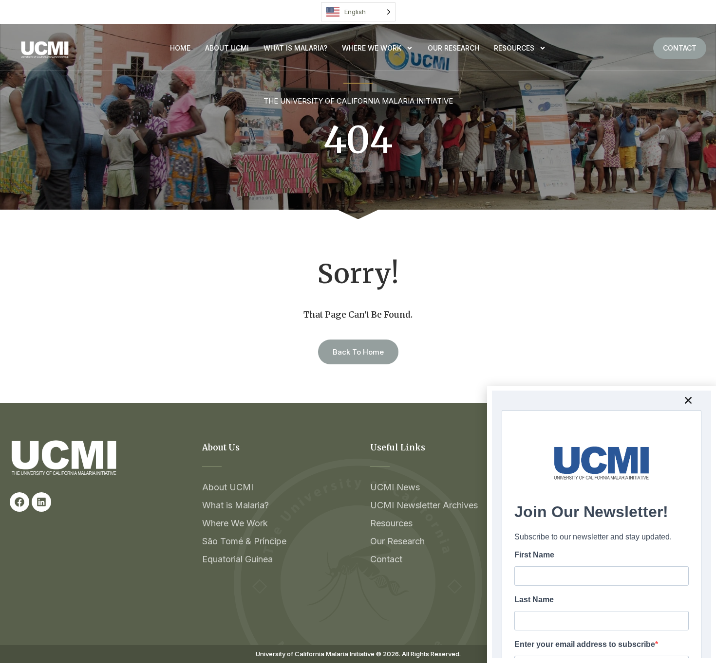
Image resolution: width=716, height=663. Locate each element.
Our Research (453, 48)
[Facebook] (19, 502)
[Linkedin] (41, 502)
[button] (688, 400)
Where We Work (371, 48)
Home (180, 48)
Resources (514, 48)
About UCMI (227, 48)
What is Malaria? (295, 48)
